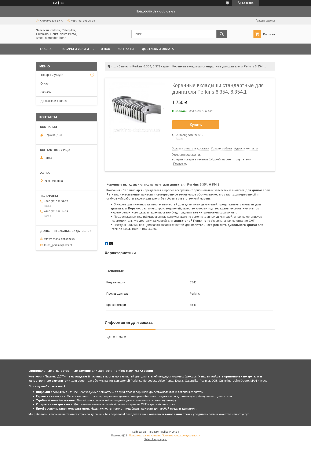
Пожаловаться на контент (144, 435)
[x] (111, 244)
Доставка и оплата (158, 49)
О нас (105, 49)
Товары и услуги (75, 49)
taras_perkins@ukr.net (58, 244)
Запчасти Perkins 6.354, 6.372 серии (144, 66)
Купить (196, 125)
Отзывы (45, 92)
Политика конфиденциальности (181, 435)
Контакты (126, 49)
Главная (47, 49)
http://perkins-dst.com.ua (59, 239)
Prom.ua (174, 431)
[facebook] (106, 244)
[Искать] (221, 34)
